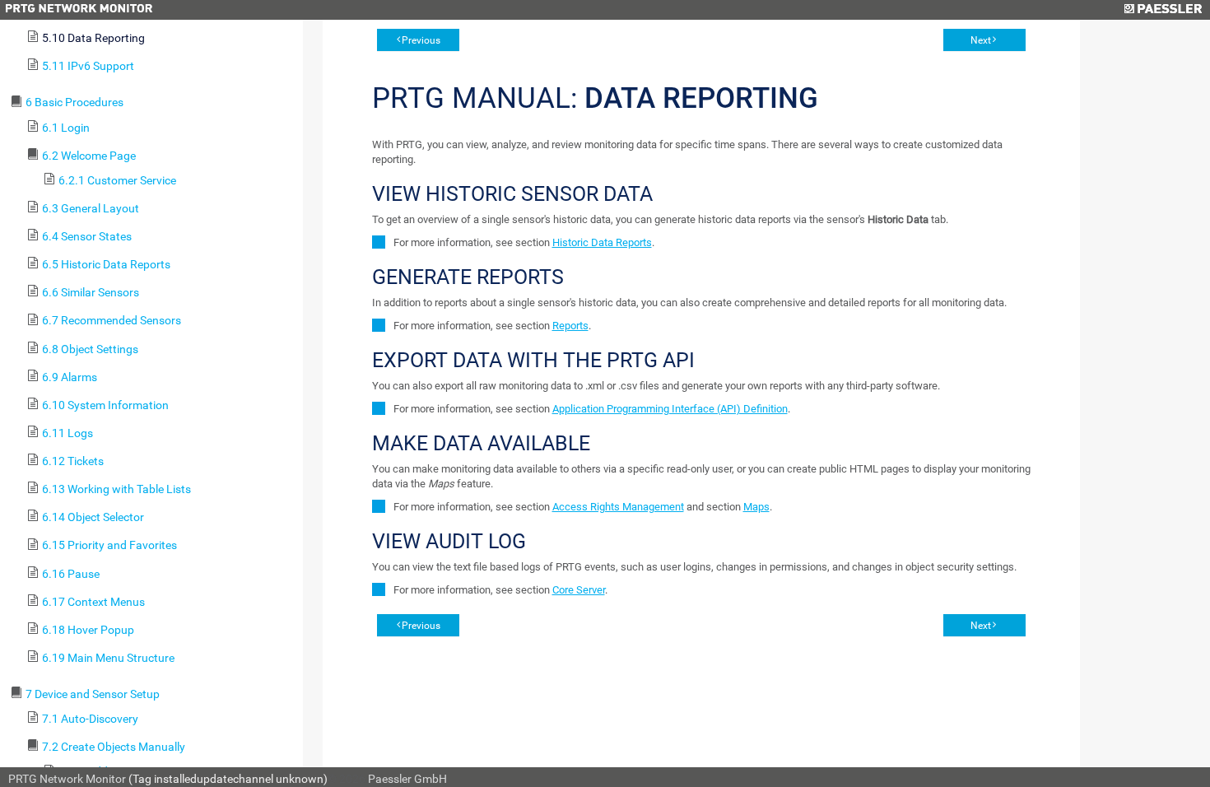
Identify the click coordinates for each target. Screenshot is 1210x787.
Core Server (578, 590)
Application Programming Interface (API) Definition (670, 409)
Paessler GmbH (407, 778)
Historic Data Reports (602, 242)
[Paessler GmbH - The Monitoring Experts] (1162, 9)
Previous (421, 40)
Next (980, 40)
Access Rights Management (618, 507)
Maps (756, 507)
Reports (570, 325)
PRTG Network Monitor (67, 778)
